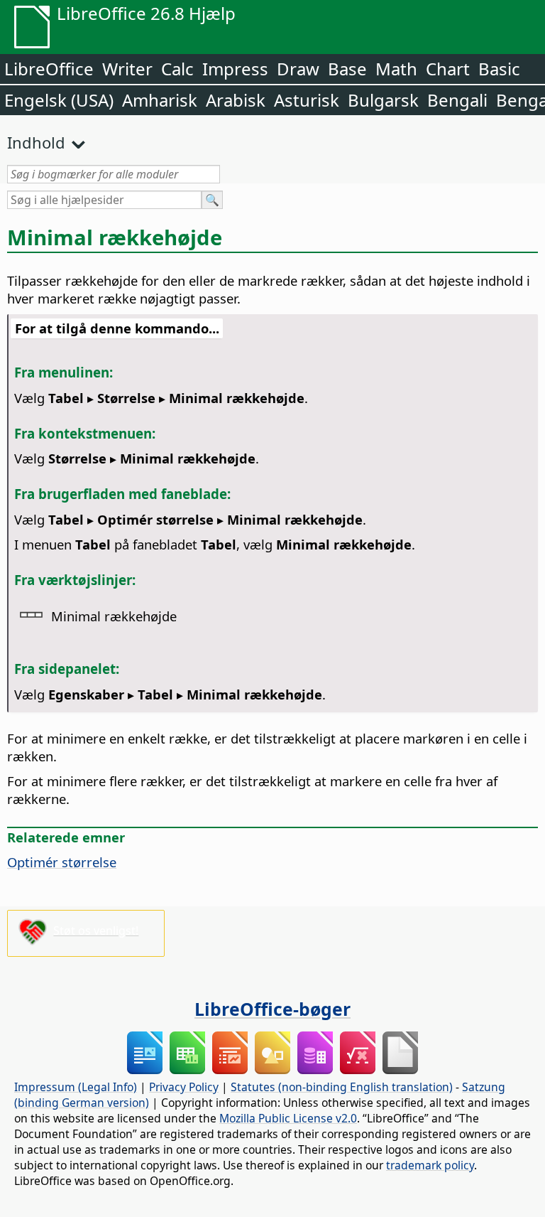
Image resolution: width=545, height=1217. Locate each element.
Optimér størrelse (61, 862)
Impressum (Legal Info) (75, 1087)
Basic (499, 68)
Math (396, 68)
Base (347, 68)
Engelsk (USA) (59, 100)
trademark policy (430, 1165)
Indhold (36, 142)
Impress (235, 68)
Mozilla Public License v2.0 (288, 1118)
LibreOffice (49, 68)
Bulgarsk (383, 100)
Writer (127, 68)
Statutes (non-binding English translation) (342, 1087)
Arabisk (235, 100)
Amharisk (159, 100)
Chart (448, 68)
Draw (298, 68)
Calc (177, 68)
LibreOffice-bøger (272, 1009)
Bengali (457, 100)
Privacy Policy (184, 1087)
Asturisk (306, 100)
